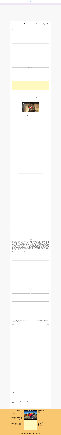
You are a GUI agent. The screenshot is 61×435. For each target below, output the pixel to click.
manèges (13, 417)
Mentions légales (35, 433)
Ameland (13, 410)
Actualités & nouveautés (16, 320)
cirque (20, 412)
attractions (14, 412)
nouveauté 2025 (13, 419)
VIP (48, 320)
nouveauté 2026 (17, 419)
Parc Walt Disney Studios (14, 422)
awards (17, 412)
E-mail (13, 392)
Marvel (15, 417)
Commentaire (14, 378)
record (42, 320)
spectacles (20, 424)
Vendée (47, 320)
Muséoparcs (20, 321)
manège (11, 417)
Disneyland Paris (19, 414)
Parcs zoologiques (40, 425)
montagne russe (19, 417)
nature (11, 418)
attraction (18, 410)
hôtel (37, 320)
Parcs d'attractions (40, 422)
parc (12, 421)
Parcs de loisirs (39, 423)
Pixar (17, 422)
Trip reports (39, 426)
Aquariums (39, 412)
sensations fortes (12, 424)
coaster (14, 413)
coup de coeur (17, 413)
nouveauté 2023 (15, 418)
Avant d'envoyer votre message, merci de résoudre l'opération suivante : (22, 401)
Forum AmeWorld (29, 433)
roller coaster (19, 423)
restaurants (15, 423)
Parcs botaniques (40, 421)
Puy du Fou (39, 320)
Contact (39, 433)
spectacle (44, 320)
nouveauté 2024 (20, 418)
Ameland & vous (39, 411)
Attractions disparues (40, 413)
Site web (13, 395)
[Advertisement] (30, 85)
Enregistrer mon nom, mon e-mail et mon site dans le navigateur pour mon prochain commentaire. (27, 399)
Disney (19, 413)
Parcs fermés (39, 424)
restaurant (12, 423)
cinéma (19, 412)
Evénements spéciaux (22, 320)
